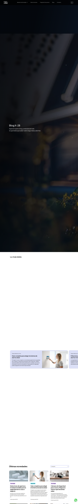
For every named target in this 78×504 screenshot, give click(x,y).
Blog (53, 2)
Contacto (59, 2)
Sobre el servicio (33, 2)
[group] (39, 359)
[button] (67, 360)
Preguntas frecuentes (44, 2)
